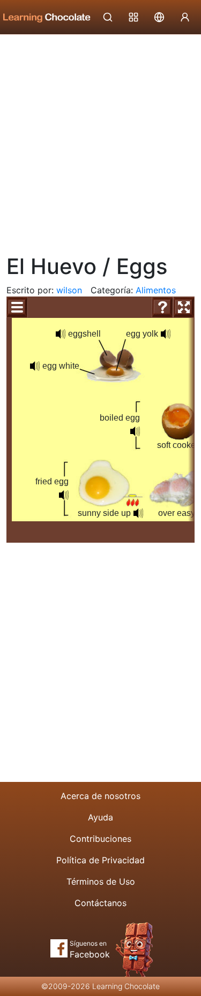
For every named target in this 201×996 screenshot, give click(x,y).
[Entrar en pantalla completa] (184, 307)
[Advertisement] (100, 140)
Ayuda (100, 817)
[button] (138, 513)
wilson (69, 290)
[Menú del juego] (17, 307)
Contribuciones (100, 838)
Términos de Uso (100, 881)
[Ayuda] (162, 307)
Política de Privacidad (100, 860)
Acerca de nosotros (100, 795)
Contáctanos (100, 903)
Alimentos (156, 290)
